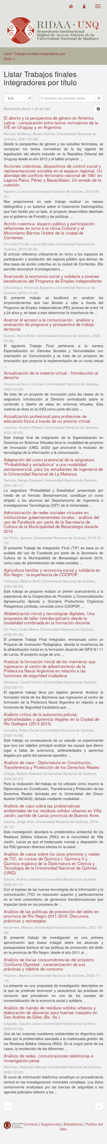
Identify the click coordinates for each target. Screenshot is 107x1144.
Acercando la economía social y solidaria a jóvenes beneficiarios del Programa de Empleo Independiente (53, 278)
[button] (70, 6)
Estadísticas (73, 1124)
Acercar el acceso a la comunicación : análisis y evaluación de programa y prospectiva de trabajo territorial (49, 324)
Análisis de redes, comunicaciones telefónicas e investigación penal (48, 1058)
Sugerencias (51, 1124)
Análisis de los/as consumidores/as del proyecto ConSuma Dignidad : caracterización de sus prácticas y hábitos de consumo (49, 964)
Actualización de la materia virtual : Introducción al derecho (51, 375)
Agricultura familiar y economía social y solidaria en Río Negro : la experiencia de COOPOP (52, 572)
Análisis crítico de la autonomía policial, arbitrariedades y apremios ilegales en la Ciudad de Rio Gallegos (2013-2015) (51, 719)
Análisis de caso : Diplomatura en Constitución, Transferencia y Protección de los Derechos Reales (51, 764)
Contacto (31, 1124)
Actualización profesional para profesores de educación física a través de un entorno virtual (47, 418)
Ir (99, 97)
